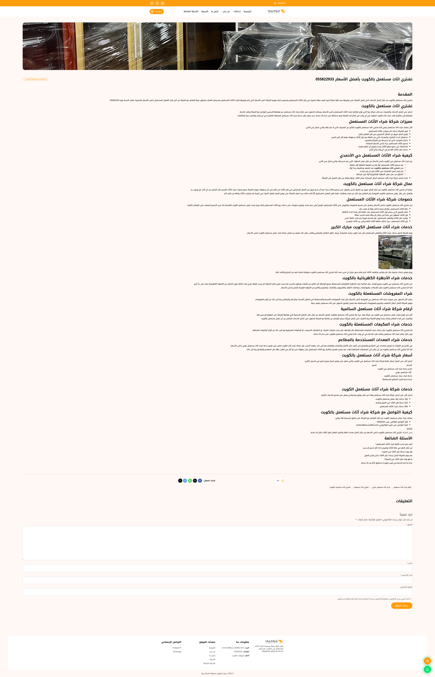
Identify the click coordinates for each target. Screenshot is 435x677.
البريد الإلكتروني (406, 575)
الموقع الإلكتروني (406, 587)
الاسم (409, 563)
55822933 (281, 3)
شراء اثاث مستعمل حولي (381, 487)
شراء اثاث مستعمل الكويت (35, 79)
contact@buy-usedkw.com (233, 647)
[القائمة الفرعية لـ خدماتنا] (233, 11)
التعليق (409, 524)
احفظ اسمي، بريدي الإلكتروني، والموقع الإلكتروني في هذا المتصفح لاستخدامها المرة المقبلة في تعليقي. (373, 599)
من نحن (226, 11)
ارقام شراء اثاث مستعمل (402, 487)
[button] (200, 481)
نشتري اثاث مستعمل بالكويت (340, 487)
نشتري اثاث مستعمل (361, 487)
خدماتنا (237, 11)
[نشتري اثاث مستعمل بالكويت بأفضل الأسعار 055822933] (217, 24)
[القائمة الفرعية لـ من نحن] (221, 11)
